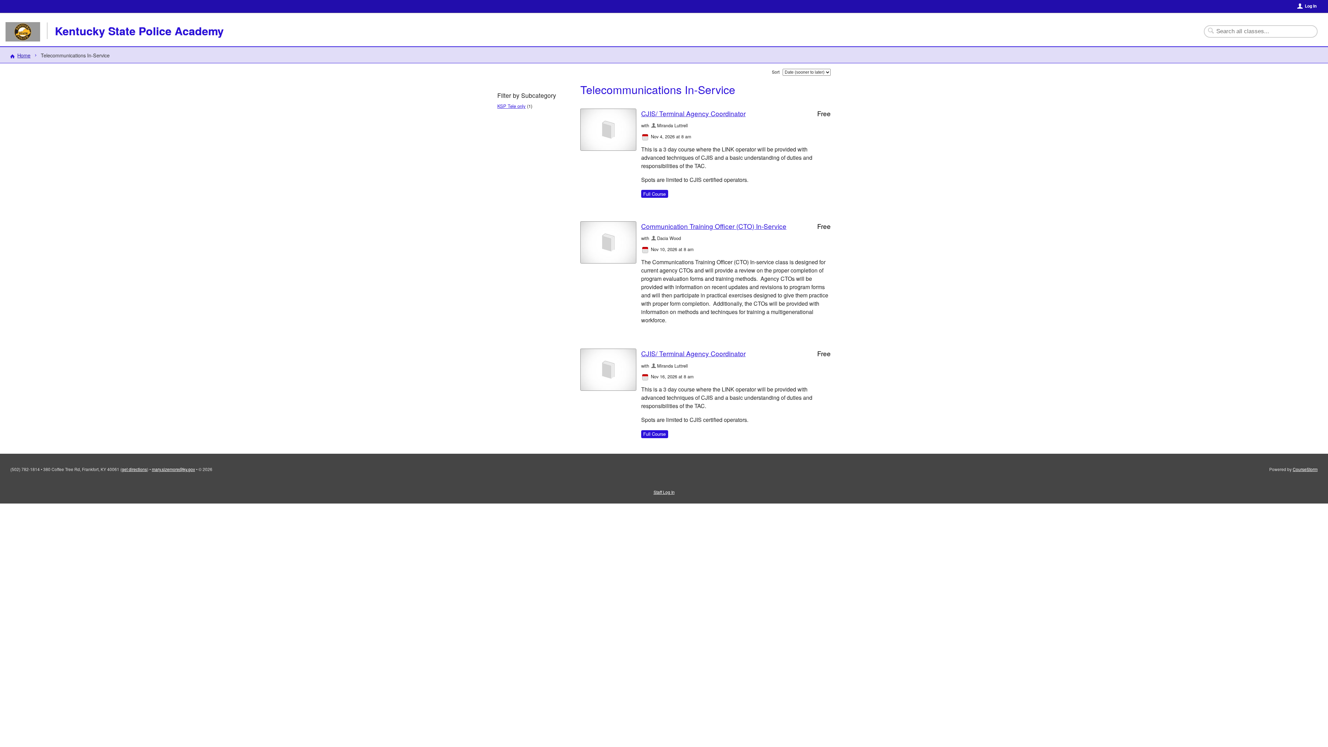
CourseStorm (1305, 469)
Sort (776, 72)
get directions (134, 469)
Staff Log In (664, 492)
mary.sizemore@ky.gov (173, 469)
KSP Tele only (511, 106)
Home (23, 55)
